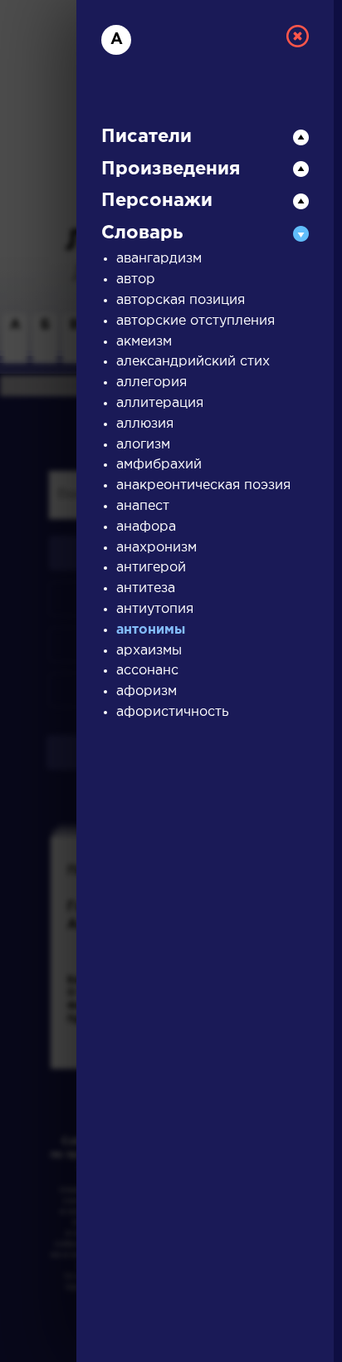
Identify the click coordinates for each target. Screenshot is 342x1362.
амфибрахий (159, 464)
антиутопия (154, 609)
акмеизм (144, 342)
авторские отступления (195, 321)
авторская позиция (180, 300)
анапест (142, 506)
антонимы (150, 630)
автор (135, 279)
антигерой (151, 567)
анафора (146, 527)
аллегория (151, 382)
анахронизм (156, 547)
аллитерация (159, 403)
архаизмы (149, 650)
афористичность (172, 712)
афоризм (146, 691)
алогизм (143, 444)
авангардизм (159, 258)
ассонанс (147, 670)
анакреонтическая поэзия (203, 485)
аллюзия (144, 424)
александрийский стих (193, 361)
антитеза (145, 588)
